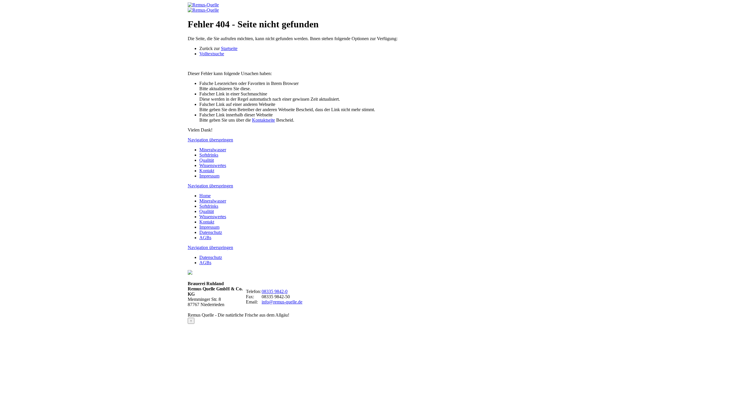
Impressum (209, 175)
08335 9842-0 (275, 291)
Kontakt (206, 170)
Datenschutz (210, 232)
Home (205, 195)
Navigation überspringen (210, 139)
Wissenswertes (212, 165)
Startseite (229, 48)
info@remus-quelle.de (282, 301)
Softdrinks (208, 154)
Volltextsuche (211, 53)
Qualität (206, 160)
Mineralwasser (212, 149)
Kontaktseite (263, 120)
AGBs (205, 237)
